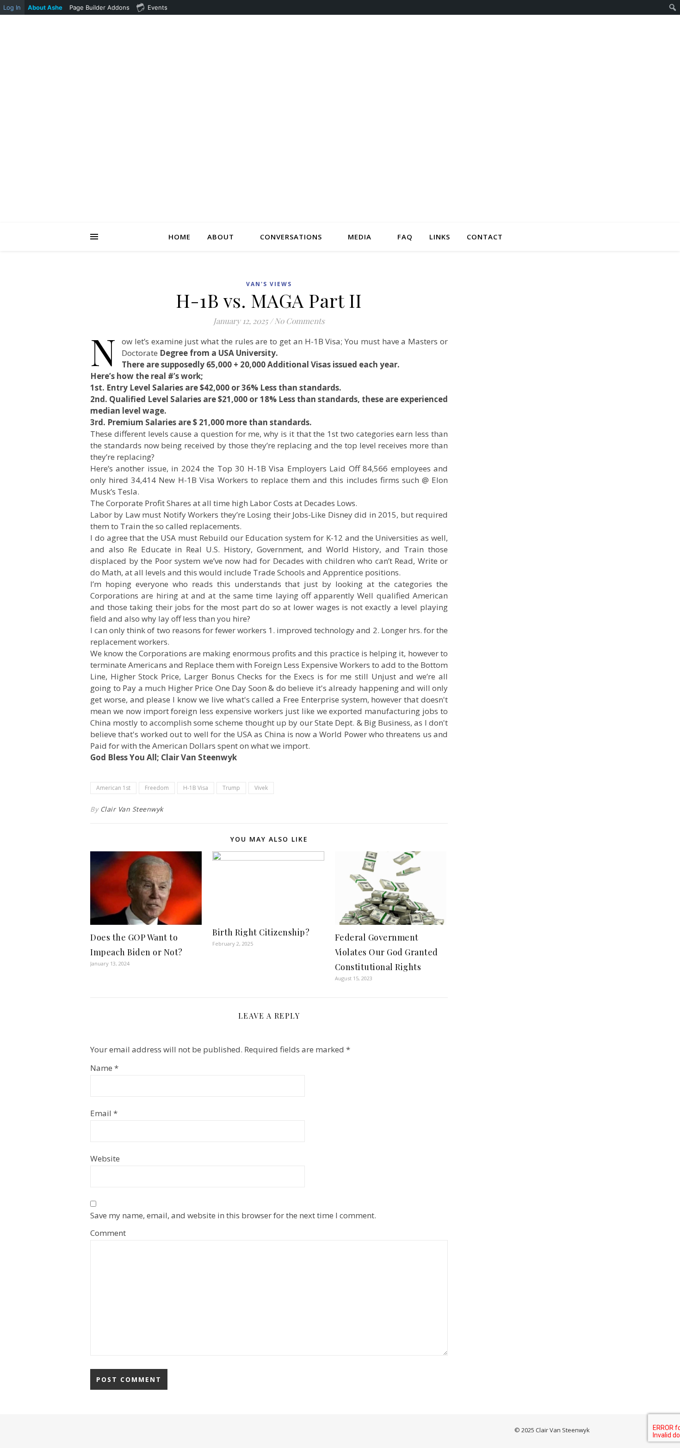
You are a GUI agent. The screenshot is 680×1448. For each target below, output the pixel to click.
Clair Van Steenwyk (131, 809)
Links (439, 236)
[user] (523, 26)
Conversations (291, 236)
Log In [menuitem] (12, 7)
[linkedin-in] (510, 26)
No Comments (299, 321)
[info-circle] (587, 26)
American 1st (113, 788)
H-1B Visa (195, 788)
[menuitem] (45, 7)
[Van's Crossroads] (340, 130)
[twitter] (549, 26)
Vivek (261, 788)
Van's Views (269, 284)
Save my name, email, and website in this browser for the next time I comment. (233, 1215)
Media (359, 236)
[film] (575, 26)
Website (105, 1158)
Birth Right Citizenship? (260, 932)
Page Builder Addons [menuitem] (99, 7)
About (220, 236)
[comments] (536, 26)
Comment (108, 1233)
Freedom (157, 788)
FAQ (405, 236)
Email (103, 1113)
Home (179, 236)
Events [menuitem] (157, 7)
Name (104, 1068)
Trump (231, 788)
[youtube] (562, 26)
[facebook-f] (498, 26)
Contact (485, 236)
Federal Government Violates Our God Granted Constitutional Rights (386, 952)
